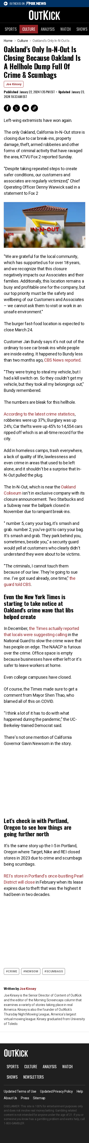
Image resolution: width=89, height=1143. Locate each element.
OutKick (44, 15)
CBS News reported (62, 360)
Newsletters (33, 1077)
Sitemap (39, 1098)
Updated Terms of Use (20, 1091)
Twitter (16, 108)
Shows (12, 1077)
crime (12, 971)
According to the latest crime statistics (39, 414)
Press (25, 1098)
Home (8, 41)
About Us (10, 1098)
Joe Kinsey (13, 84)
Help (80, 1091)
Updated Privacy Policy (56, 1091)
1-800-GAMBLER (14, 1123)
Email (25, 108)
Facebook (7, 108)
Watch (65, 29)
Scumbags (54, 971)
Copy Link (34, 108)
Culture (28, 29)
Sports (11, 29)
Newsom (31, 971)
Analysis (48, 29)
